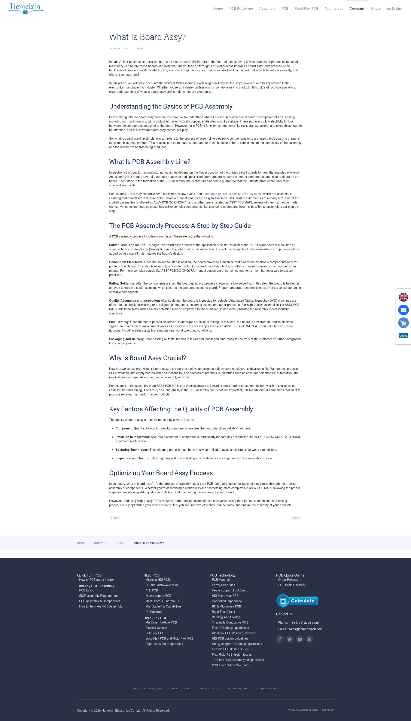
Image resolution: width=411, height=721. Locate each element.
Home (218, 8)
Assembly (267, 8)
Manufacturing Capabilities (164, 606)
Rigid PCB (151, 575)
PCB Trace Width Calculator (231, 665)
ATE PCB (152, 590)
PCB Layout (87, 590)
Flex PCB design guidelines (230, 627)
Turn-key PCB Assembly (95, 585)
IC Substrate (154, 611)
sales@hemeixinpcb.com (306, 629)
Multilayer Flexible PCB (161, 622)
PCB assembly (162, 505)
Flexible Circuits (156, 627)
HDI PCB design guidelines (230, 638)
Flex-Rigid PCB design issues (232, 654)
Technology (334, 8)
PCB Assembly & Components (99, 601)
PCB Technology (222, 575)
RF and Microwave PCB (162, 585)
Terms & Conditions (303, 710)
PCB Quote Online (290, 575)
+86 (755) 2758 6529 (304, 622)
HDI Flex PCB (155, 633)
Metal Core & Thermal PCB (164, 601)
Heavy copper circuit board (230, 590)
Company (357, 8)
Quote (376, 8)
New (140, 48)
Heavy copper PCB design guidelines (237, 643)
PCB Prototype (241, 8)
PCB (285, 8)
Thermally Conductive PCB (230, 622)
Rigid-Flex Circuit (223, 611)
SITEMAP (328, 710)
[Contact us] (403, 310)
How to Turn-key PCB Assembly (100, 606)
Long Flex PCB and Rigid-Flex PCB (169, 638)
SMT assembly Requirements (99, 595)
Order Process (288, 579)
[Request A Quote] (403, 335)
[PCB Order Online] (403, 322)
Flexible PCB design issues (230, 649)
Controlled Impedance (227, 601)
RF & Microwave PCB (226, 606)
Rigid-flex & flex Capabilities (164, 643)
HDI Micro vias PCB (225, 595)
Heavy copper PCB (158, 595)
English (396, 9)
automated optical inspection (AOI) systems (232, 194)
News (120, 543)
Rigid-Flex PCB (306, 8)
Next (295, 518)
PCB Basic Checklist (291, 585)
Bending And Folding (226, 617)
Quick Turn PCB (89, 575)
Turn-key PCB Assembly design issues (238, 660)
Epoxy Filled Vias (223, 585)
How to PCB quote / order (96, 579)
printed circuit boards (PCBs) (182, 61)
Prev (115, 518)
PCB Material (221, 579)
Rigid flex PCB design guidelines (234, 633)
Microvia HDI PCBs (158, 579)
